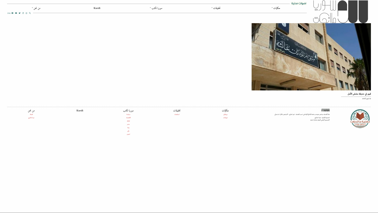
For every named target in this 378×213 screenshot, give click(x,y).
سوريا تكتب (157, 8)
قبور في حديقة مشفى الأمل (359, 93)
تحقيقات (216, 8)
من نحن (37, 8)
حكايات (276, 8)
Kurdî (97, 8)
